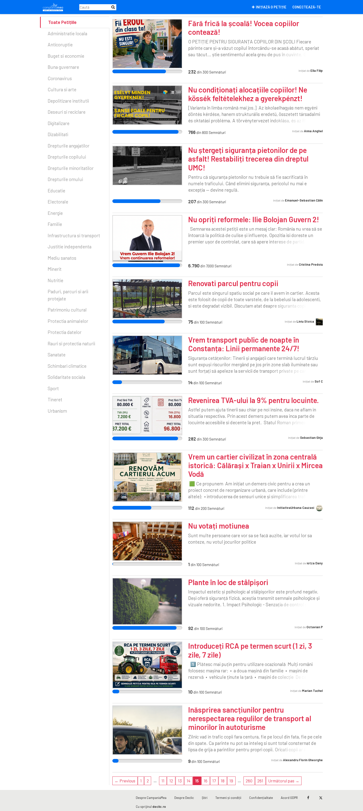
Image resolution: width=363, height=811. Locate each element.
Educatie (56, 190)
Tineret (55, 399)
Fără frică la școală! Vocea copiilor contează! (243, 27)
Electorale (58, 201)
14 (188, 780)
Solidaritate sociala (66, 377)
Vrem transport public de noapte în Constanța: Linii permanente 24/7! (243, 344)
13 (180, 780)
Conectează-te (306, 7)
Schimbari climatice (67, 366)
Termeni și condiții (228, 797)
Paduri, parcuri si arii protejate (68, 295)
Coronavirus (60, 78)
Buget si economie (66, 56)
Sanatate (56, 354)
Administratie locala (67, 33)
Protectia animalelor (68, 321)
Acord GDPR (289, 797)
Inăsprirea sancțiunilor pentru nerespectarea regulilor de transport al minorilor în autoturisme (249, 718)
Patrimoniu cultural (67, 310)
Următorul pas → (283, 780)
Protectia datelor (64, 332)
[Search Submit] (113, 7)
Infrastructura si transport (74, 235)
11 (162, 780)
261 (260, 780)
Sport (53, 388)
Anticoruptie (60, 44)
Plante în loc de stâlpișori (228, 582)
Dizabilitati (58, 134)
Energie (55, 213)
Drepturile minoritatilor (71, 168)
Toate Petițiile (62, 22)
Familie (55, 224)
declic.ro (159, 806)
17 (214, 780)
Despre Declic (184, 797)
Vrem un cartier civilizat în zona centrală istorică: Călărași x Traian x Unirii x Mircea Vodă (255, 465)
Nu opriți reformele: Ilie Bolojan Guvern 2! (253, 219)
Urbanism (57, 411)
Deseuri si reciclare (66, 112)
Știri (204, 797)
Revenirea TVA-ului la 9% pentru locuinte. (253, 400)
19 (231, 780)
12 (171, 780)
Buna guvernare (63, 67)
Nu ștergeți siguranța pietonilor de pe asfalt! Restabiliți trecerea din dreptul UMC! (248, 159)
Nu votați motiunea (218, 525)
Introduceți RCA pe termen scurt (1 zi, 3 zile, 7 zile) (250, 650)
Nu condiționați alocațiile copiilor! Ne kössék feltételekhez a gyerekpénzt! (247, 94)
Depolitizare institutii (68, 101)
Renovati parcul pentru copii (233, 283)
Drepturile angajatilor (68, 145)
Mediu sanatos (62, 258)
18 (222, 780)
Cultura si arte (62, 89)
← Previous (125, 780)
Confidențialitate (261, 797)
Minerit (54, 269)
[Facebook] (308, 797)
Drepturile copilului (67, 157)
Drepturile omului (65, 179)
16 (205, 780)
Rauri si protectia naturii (71, 343)
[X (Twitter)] (320, 797)
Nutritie (55, 280)
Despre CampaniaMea (151, 797)
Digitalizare (58, 123)
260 (249, 780)
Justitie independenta (69, 246)
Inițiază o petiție (271, 7)
